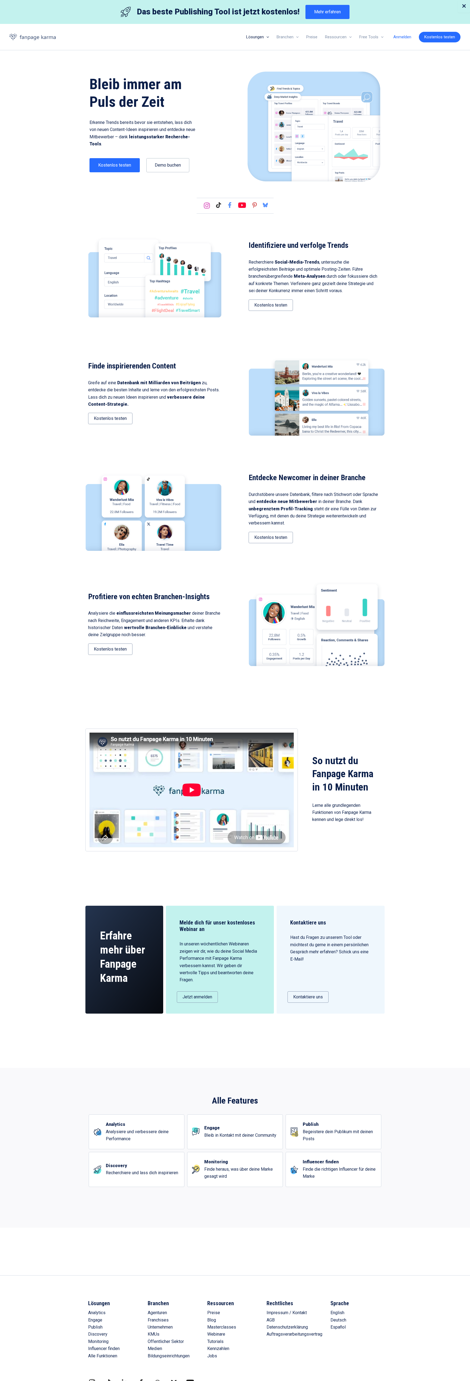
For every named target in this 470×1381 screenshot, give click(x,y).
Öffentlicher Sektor (166, 1341)
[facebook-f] (229, 205)
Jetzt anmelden (197, 996)
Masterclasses (221, 1327)
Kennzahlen (218, 1348)
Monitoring (98, 1341)
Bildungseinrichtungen (169, 1355)
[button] (266, 37)
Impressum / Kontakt (287, 1312)
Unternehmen (160, 1327)
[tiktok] (218, 205)
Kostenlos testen (114, 165)
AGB (271, 1320)
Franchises (158, 1320)
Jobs (212, 1355)
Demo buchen (168, 165)
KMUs (153, 1334)
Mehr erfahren (327, 11)
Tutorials (215, 1341)
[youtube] (242, 206)
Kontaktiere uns (308, 996)
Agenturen (157, 1312)
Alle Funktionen (102, 1355)
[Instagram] (207, 205)
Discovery (97, 1334)
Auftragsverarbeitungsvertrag (294, 1334)
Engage (95, 1320)
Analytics (97, 1312)
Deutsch (338, 1320)
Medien (155, 1348)
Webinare (216, 1334)
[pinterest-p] (254, 205)
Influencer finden (104, 1348)
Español (338, 1327)
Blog (211, 1320)
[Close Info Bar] (464, 6)
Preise (213, 1312)
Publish (95, 1327)
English (337, 1312)
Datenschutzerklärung (287, 1327)
